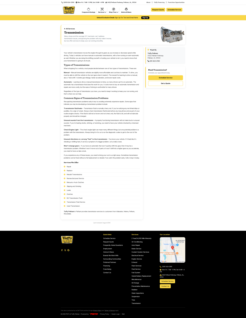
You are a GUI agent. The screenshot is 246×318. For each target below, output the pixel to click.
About (148, 2)
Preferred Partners (109, 262)
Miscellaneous (136, 279)
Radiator (134, 290)
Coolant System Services (140, 252)
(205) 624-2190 (69, 2)
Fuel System (136, 273)
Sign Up (145, 18)
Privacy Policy (97, 310)
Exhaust (134, 262)
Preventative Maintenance (141, 286)
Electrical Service (137, 255)
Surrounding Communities (112, 259)
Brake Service (136, 249)
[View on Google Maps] (172, 250)
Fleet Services (136, 266)
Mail (123, 314)
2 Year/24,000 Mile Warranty (141, 238)
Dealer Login (116, 314)
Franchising (107, 269)
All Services (70, 29)
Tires (133, 300)
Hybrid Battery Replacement (141, 276)
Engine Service (137, 259)
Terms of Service (110, 310)
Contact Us (107, 273)
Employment (107, 249)
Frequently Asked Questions (113, 245)
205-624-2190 (154, 61)
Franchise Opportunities (176, 2)
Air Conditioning (137, 242)
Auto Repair (136, 245)
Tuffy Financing (159, 2)
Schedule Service (174, 10)
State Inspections (138, 293)
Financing (106, 266)
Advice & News (108, 252)
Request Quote (158, 10)
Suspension (136, 296)
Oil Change (135, 283)
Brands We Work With (110, 255)
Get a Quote (165, 83)
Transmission (136, 303)
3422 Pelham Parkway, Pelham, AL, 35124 (121, 2)
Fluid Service (136, 269)
